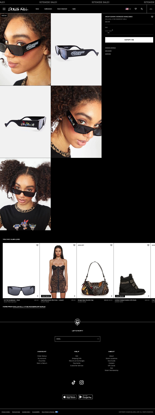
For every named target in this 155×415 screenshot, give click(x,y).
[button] (47, 2)
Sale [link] (74, 9)
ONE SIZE (108, 31)
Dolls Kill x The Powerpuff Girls (116, 19)
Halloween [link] (48, 9)
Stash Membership (111, 370)
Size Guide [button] (108, 50)
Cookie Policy (26, 412)
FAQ (76, 356)
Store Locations (111, 358)
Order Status (42, 356)
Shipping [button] (108, 53)
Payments (76, 363)
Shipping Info (76, 358)
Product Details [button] (110, 47)
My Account (42, 358)
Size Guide (111, 361)
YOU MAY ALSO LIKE (11, 239)
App (111, 368)
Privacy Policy (6, 412)
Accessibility (36, 412)
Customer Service (76, 365)
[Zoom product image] (25, 49)
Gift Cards (111, 365)
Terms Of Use (16, 412)
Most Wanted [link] (62, 9)
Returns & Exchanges (76, 361)
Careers (111, 363)
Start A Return (42, 363)
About (111, 356)
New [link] (37, 9)
